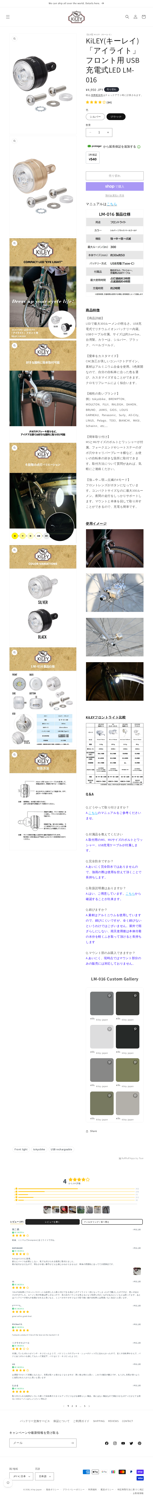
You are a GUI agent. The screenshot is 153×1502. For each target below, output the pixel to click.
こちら (93, 813)
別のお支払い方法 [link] (114, 195)
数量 (88, 125)
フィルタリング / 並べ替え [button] (96, 1222)
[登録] (72, 1443)
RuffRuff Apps (128, 1158)
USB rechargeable (61, 1149)
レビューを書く (52, 1222)
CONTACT (127, 1421)
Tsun (141, 1158)
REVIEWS (113, 1421)
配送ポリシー (107, 1489)
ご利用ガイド (81, 1421)
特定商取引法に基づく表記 (131, 1489)
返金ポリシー (52, 1489)
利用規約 (92, 1489)
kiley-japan (36, 1489)
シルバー (95, 116)
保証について (61, 1421)
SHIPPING (99, 1421)
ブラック (117, 117)
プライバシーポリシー (74, 1489)
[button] (8, 17)
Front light (21, 1149)
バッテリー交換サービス (35, 1421)
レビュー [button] (17, 1221)
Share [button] (93, 1131)
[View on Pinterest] (109, 996)
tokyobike (39, 1149)
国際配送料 (97, 95)
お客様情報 (138, 1493)
